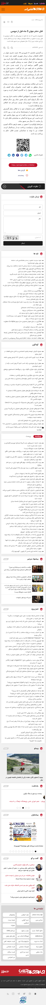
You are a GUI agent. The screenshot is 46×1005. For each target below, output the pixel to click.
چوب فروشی (25, 915)
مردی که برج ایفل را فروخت (23, 597)
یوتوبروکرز (12, 915)
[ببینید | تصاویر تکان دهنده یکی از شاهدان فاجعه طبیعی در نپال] (23, 764)
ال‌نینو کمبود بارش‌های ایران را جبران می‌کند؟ (22, 897)
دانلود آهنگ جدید (37, 931)
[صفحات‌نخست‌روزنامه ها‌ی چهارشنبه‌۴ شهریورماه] (23, 831)
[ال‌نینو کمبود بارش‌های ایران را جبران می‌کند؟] (39, 898)
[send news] (8, 22)
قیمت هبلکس (10, 947)
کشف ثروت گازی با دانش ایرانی (25, 891)
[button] (28, 807)
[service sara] (36, 4)
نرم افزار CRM (11, 931)
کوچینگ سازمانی (24, 947)
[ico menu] (3, 9)
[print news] (4, 22)
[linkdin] (13, 155)
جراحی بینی (39, 920)
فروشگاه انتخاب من (23, 936)
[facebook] (17, 155)
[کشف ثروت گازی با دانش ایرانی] (39, 888)
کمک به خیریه (38, 941)
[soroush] (9, 155)
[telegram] (26, 155)
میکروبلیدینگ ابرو (24, 941)
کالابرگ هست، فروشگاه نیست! (23, 592)
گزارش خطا (21, 170)
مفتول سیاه (39, 947)
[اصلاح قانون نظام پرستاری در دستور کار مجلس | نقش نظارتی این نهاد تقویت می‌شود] (39, 868)
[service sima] (30, 4)
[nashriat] (34, 9)
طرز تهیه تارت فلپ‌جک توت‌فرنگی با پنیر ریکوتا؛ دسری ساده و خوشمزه (24, 428)
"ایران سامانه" (32, 988)
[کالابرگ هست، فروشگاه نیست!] (37, 589)
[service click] (25, 4)
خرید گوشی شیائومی (25, 921)
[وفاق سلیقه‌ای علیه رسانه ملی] (29, 796)
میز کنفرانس (11, 957)
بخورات (13, 925)
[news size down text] (12, 48)
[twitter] (21, 155)
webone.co (39, 936)
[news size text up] (4, 48)
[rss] (9, 994)
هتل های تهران (10, 936)
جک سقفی (39, 952)
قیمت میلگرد (11, 952)
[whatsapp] (30, 155)
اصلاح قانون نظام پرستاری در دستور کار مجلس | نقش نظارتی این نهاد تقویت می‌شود (19, 869)
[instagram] (14, 994)
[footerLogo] (30, 971)
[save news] (12, 22)
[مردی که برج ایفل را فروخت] (37, 599)
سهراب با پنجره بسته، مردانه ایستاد (25, 879)
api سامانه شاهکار (37, 915)
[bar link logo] (5, 4)
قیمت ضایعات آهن (9, 941)
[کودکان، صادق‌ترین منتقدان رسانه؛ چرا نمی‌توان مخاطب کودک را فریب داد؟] (37, 578)
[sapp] (36, 994)
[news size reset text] (8, 48)
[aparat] (31, 994)
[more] (6, 559)
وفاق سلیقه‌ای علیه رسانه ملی (16, 793)
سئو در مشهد (25, 931)
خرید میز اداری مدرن (24, 953)
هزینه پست (11, 920)
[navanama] (42, 4)
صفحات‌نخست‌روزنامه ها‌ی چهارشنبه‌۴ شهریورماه (28, 846)
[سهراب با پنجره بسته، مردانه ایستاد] (39, 877)
